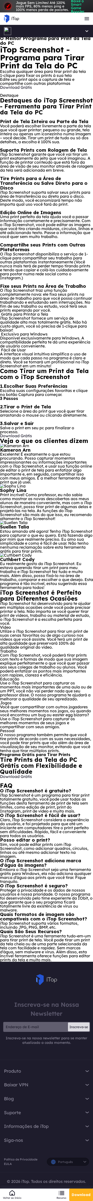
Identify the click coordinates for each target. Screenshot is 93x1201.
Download (81, 1195)
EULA (8, 1164)
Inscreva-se (78, 1027)
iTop (46, 979)
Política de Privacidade (20, 1159)
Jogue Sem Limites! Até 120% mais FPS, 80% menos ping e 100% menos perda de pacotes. (50, 6)
